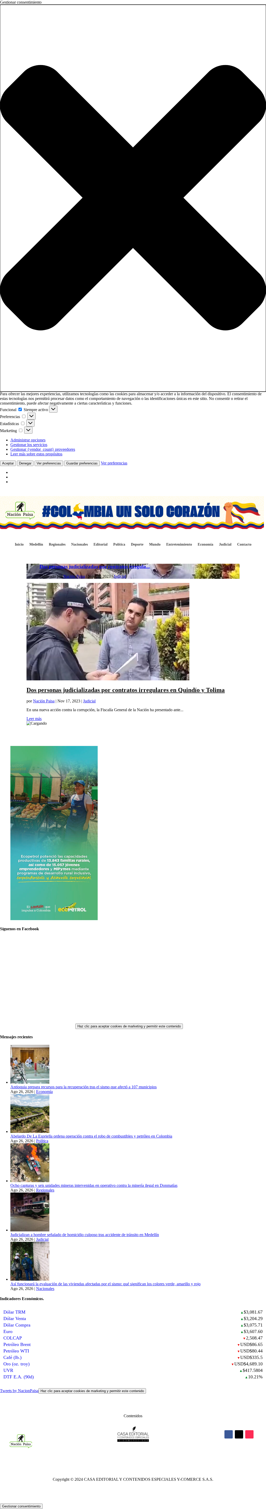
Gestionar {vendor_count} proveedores (42, 449)
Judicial (225, 544)
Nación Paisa (74, 576)
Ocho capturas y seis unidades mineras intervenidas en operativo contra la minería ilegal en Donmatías (93, 1185)
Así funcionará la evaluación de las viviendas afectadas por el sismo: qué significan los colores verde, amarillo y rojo (105, 1284)
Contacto (244, 544)
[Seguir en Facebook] (228, 1434)
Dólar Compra (16, 1325)
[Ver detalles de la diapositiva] (54, 918)
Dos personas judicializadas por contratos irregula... (94, 566)
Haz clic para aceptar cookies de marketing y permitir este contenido (129, 1026)
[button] (133, 198)
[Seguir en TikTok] (249, 1434)
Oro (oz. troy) (16, 1363)
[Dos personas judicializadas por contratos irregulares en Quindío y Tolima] (107, 679)
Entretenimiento (179, 544)
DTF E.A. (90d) (18, 1376)
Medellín (36, 544)
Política (119, 544)
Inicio (19, 544)
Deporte (137, 544)
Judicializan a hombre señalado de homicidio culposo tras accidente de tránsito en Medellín (84, 1234)
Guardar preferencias (82, 463)
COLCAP (12, 1338)
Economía (205, 544)
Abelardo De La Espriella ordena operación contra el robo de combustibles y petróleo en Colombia (91, 1136)
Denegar (25, 463)
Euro (7, 1331)
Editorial (101, 544)
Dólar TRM (14, 1312)
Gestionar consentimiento (21, 1506)
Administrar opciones (27, 440)
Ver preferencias (49, 463)
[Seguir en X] (239, 1434)
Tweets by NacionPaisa (72, 1390)
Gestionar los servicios (28, 444)
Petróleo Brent (17, 1344)
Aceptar (8, 463)
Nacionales (79, 544)
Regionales (57, 544)
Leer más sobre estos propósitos (36, 454)
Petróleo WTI (16, 1350)
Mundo (155, 544)
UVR (8, 1370)
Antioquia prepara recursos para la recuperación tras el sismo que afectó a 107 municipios (83, 1087)
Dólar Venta (14, 1318)
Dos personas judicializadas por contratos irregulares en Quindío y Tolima (125, 690)
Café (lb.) (12, 1357)
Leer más (34, 718)
